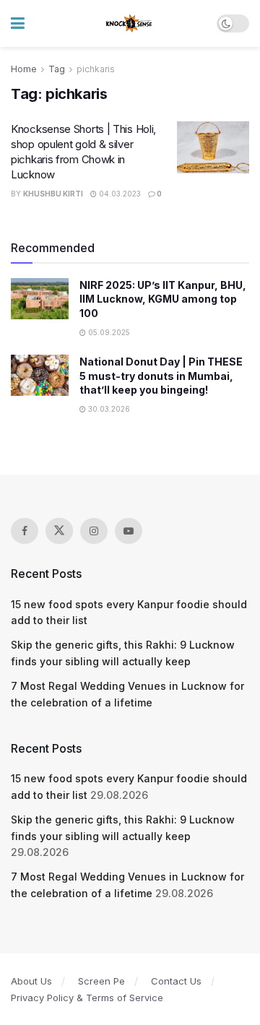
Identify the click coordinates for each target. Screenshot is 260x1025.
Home (24, 69)
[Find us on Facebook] (24, 531)
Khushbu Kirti (53, 193)
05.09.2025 (108, 332)
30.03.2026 (108, 409)
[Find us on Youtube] (128, 531)
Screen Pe (101, 981)
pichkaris (96, 69)
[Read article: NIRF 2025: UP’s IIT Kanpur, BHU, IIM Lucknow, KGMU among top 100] (40, 298)
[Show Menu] (18, 23)
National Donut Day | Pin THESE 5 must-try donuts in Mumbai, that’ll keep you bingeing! (161, 375)
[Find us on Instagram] (94, 531)
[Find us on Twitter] (59, 531)
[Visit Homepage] (129, 23)
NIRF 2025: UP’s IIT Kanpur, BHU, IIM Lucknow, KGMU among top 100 (162, 299)
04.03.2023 (119, 193)
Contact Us (176, 981)
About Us (31, 981)
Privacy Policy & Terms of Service (87, 997)
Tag (56, 69)
